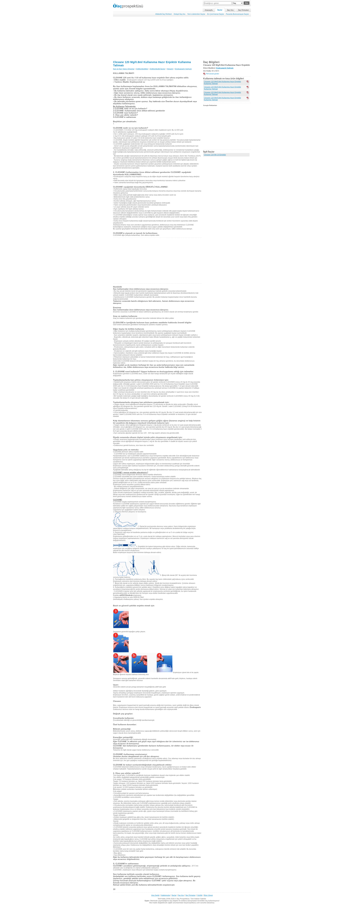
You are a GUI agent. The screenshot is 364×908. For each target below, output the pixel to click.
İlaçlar (219, 10)
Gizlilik (199, 895)
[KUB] (248, 87)
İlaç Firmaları (243, 10)
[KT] (248, 82)
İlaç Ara (230, 10)
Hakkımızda (165, 895)
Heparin (170, 69)
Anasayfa (209, 10)
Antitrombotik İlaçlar (157, 69)
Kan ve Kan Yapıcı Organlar (123, 69)
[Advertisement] (182, 38)
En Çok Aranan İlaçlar (215, 14)
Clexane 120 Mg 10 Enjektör (215, 155)
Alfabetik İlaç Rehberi (163, 14)
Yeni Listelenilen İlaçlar (196, 14)
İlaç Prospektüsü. (183, 899)
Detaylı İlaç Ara (179, 14)
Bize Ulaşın (208, 895)
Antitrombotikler (142, 69)
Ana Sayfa (155, 895)
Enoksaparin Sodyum (183, 69)
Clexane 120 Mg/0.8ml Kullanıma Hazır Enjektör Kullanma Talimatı (222, 83)
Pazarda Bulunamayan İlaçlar (237, 14)
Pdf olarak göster (212, 74)
